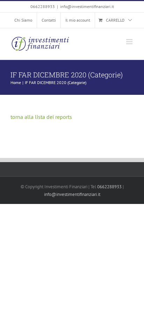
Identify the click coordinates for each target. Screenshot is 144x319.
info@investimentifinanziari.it (87, 6)
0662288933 (109, 187)
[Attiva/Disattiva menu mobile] (130, 41)
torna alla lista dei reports (41, 116)
